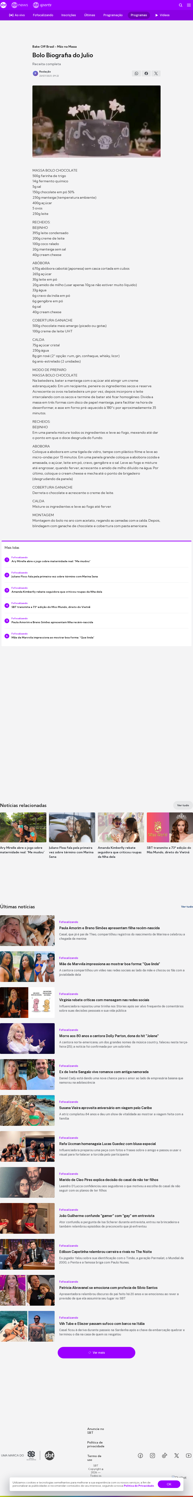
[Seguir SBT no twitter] (177, 1456)
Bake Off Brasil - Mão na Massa (54, 46)
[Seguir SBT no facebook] (140, 1456)
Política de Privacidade (139, 1485)
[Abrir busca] (180, 5)
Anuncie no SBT (95, 1430)
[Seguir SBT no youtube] (189, 1456)
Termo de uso (94, 1458)
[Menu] (189, 5)
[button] (23, 838)
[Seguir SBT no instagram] (152, 1456)
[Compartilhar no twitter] (156, 73)
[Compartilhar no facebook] (146, 73)
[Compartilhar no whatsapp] (136, 73)
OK (169, 1484)
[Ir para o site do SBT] (49, 1455)
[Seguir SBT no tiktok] (165, 1456)
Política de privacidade (95, 1444)
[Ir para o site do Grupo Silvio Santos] (20, 1455)
